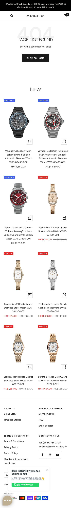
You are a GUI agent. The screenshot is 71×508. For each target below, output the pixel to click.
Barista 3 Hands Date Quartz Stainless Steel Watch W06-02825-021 (52, 380)
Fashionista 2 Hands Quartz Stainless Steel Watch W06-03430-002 (52, 308)
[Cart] (65, 15)
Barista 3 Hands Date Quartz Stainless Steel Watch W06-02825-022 (18, 380)
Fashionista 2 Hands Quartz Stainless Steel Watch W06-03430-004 (52, 231)
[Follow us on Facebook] (42, 455)
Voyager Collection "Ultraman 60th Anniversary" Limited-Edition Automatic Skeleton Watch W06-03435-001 (53, 156)
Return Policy (11, 453)
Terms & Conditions (14, 441)
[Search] (11, 15)
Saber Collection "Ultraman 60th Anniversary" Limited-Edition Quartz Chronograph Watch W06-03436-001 (18, 233)
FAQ (41, 419)
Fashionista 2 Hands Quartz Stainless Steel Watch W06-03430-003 (18, 308)
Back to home (35, 58)
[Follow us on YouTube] (57, 455)
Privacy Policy (11, 447)
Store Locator (46, 425)
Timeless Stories (12, 419)
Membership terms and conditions (16, 461)
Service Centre (46, 413)
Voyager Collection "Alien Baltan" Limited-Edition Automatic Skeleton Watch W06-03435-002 (18, 156)
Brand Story (10, 413)
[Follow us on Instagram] (50, 455)
